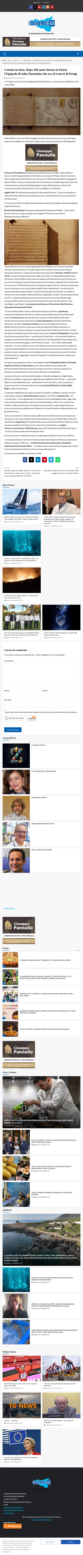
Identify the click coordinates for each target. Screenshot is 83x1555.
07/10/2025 (44, 1170)
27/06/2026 (44, 1334)
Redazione (36, 2)
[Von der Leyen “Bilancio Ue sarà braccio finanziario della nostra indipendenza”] (22, 1442)
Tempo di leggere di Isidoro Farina (42, 823)
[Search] (78, 54)
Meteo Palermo (9, 908)
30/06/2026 (44, 1308)
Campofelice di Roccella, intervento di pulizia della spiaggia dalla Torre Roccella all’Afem (61, 470)
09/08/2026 (16, 1263)
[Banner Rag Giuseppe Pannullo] (41, 157)
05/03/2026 (16, 1125)
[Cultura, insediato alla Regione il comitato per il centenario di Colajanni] (16, 1194)
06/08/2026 (56, 526)
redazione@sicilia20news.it (13, 1510)
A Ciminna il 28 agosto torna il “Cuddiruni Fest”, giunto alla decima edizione (45, 960)
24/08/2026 (16, 521)
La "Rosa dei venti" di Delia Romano (43, 771)
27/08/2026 (16, 1388)
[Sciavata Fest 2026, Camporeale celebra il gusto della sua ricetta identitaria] (10, 1029)
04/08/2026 (16, 600)
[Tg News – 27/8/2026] (22, 1405)
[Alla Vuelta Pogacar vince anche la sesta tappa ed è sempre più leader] (22, 1368)
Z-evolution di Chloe (38, 745)
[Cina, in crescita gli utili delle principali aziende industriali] (61, 1368)
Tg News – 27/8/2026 (11, 1420)
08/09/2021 (44, 1197)
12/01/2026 (44, 1144)
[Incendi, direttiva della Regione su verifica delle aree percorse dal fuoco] (22, 580)
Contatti (46, 2)
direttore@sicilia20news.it (13, 1507)
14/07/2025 (18, 78)
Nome (7, 690)
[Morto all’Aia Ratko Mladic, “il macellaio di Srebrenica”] (61, 1405)
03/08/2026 (56, 637)
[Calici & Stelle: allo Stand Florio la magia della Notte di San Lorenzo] (61, 617)
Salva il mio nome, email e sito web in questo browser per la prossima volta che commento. (41, 712)
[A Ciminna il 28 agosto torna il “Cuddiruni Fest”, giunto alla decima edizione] (10, 960)
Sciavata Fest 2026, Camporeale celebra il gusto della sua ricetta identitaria (44, 1029)
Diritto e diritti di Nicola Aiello (41, 849)
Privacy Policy (8, 1513)
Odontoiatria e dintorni (39, 797)
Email (45, 690)
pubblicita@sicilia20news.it (41, 1520)
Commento (9, 661)
